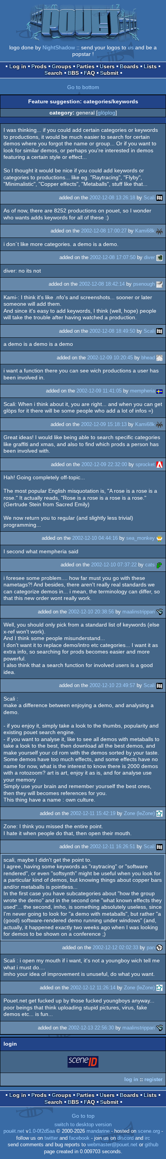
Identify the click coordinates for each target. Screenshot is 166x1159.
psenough (144, 284)
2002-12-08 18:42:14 (102, 284)
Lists (150, 66)
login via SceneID (83, 1063)
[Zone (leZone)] (159, 813)
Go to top (83, 1116)
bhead (148, 358)
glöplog (106, 112)
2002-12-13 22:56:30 (91, 1028)
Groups (61, 66)
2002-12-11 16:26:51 (112, 846)
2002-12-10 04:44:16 (95, 538)
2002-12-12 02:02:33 (115, 947)
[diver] (159, 257)
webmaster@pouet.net (112, 1144)
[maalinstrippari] (159, 612)
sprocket (145, 464)
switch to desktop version (83, 1124)
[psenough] (159, 284)
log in (131, 1079)
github (151, 1144)
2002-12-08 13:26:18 (112, 197)
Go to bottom (83, 87)
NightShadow (58, 47)
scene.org (149, 1131)
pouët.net (13, 1131)
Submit (109, 73)
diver (149, 257)
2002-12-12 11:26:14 (92, 988)
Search (53, 73)
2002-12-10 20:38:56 (91, 612)
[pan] (159, 947)
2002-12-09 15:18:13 (104, 424)
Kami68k (145, 231)
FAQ (89, 73)
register (153, 1079)
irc (147, 1138)
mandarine (98, 1131)
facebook (79, 1138)
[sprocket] (159, 464)
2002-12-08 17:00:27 (104, 231)
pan (151, 947)
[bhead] (159, 358)
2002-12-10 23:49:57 (112, 685)
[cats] (159, 565)
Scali (149, 197)
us (131, 47)
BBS (73, 73)
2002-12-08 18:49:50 (112, 331)
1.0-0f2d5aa (42, 1131)
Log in (17, 66)
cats (150, 565)
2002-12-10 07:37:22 (114, 565)
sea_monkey (140, 538)
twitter (51, 1138)
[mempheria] (159, 391)
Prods (39, 66)
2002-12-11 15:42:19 (92, 813)
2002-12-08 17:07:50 (113, 257)
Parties (85, 66)
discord (125, 1138)
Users (107, 66)
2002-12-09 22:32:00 (104, 464)
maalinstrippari (138, 612)
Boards (129, 66)
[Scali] (159, 197)
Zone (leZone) (139, 813)
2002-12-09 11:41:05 (99, 391)
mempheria (142, 391)
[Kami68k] (159, 231)
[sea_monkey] (159, 538)
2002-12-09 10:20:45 (110, 358)
